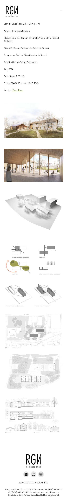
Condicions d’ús (15, 495)
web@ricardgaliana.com (48, 492)
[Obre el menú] (61, 11)
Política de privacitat (50, 495)
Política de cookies (32, 495)
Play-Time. (18, 90)
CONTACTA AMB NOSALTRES (33, 482)
